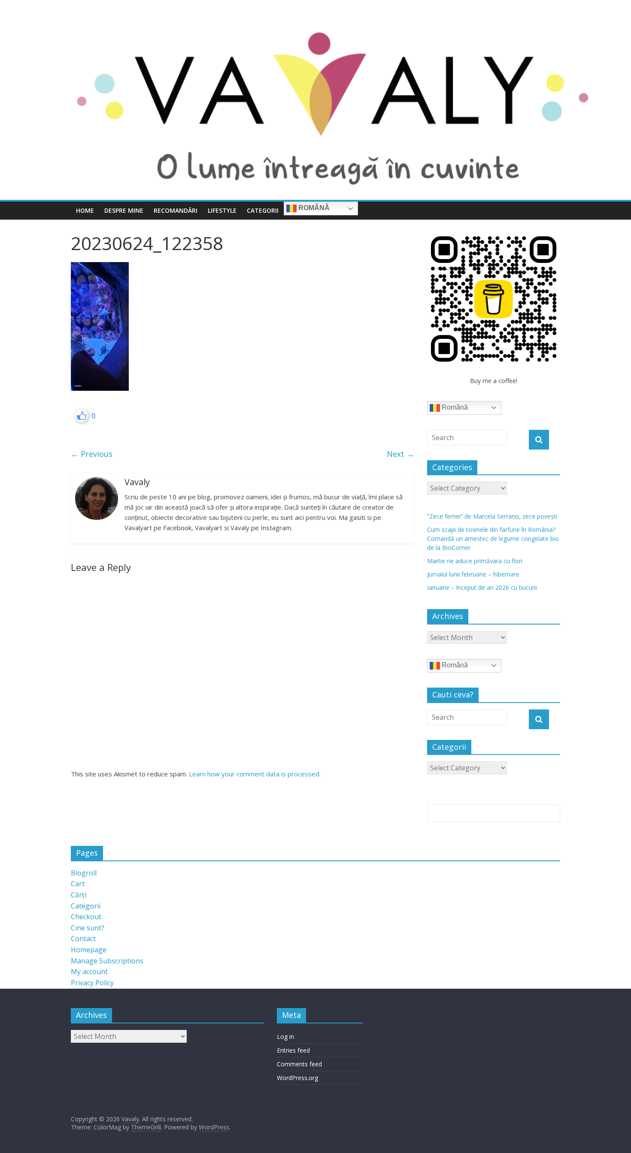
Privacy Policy (92, 982)
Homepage (88, 949)
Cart (78, 883)
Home (85, 210)
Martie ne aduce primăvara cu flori (474, 561)
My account (89, 971)
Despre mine (123, 210)
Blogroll (84, 873)
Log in (285, 1036)
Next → (400, 454)
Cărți (78, 894)
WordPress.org (297, 1078)
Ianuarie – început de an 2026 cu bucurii (482, 587)
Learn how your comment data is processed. (255, 774)
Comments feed (299, 1064)
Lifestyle (222, 210)
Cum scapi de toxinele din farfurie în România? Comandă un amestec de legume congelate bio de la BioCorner (493, 538)
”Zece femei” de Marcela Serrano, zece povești (492, 516)
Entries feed (293, 1050)
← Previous (91, 454)
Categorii (263, 210)
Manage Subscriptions (107, 961)
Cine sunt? (87, 928)
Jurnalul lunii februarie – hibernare (473, 574)
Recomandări (175, 210)
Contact (83, 938)
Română (313, 207)
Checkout (86, 916)
